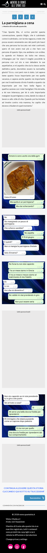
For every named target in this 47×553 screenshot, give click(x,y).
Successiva (35, 498)
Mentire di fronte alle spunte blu (15, 26)
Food (5, 11)
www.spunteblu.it (27, 514)
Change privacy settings (16, 539)
